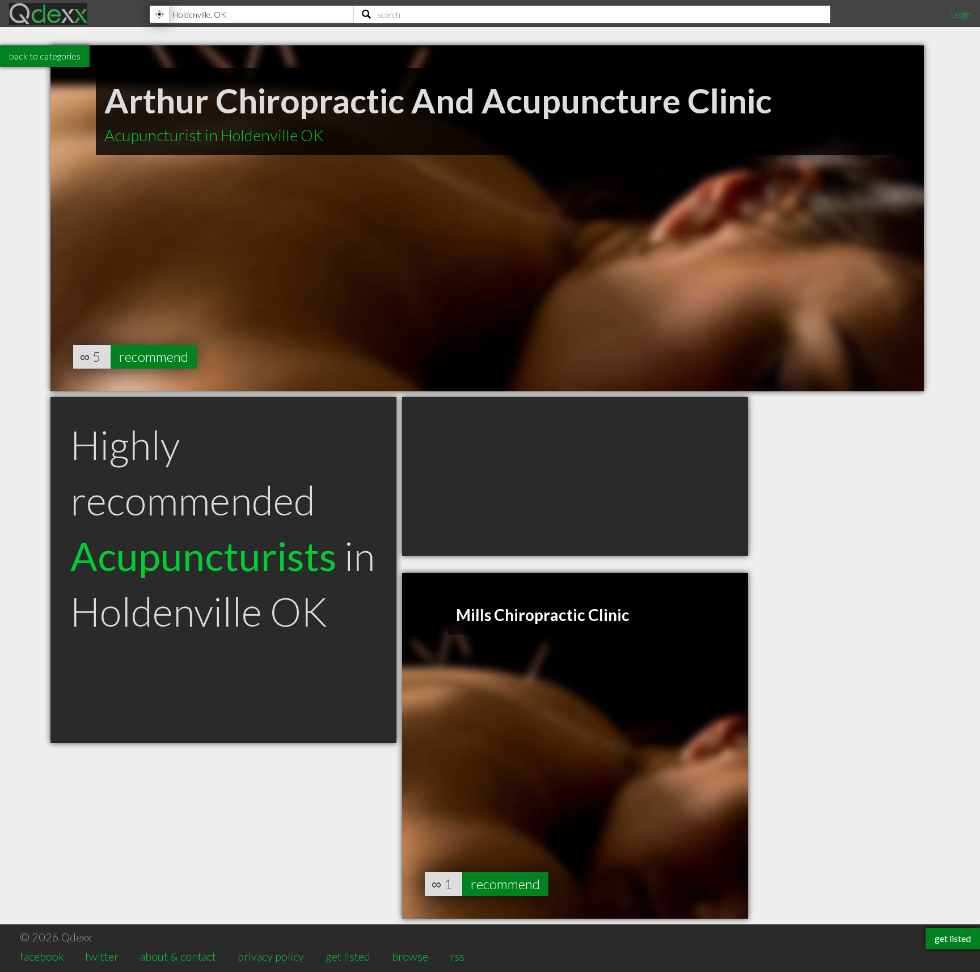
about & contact (178, 956)
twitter (102, 956)
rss (457, 956)
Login (961, 14)
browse (410, 956)
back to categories (45, 55)
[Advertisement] (575, 476)
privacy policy (271, 956)
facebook (42, 956)
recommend (153, 356)
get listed (348, 956)
